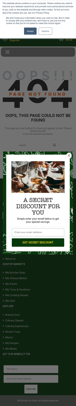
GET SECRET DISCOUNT (38, 242)
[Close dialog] (69, 155)
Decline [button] (45, 31)
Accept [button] (30, 31)
